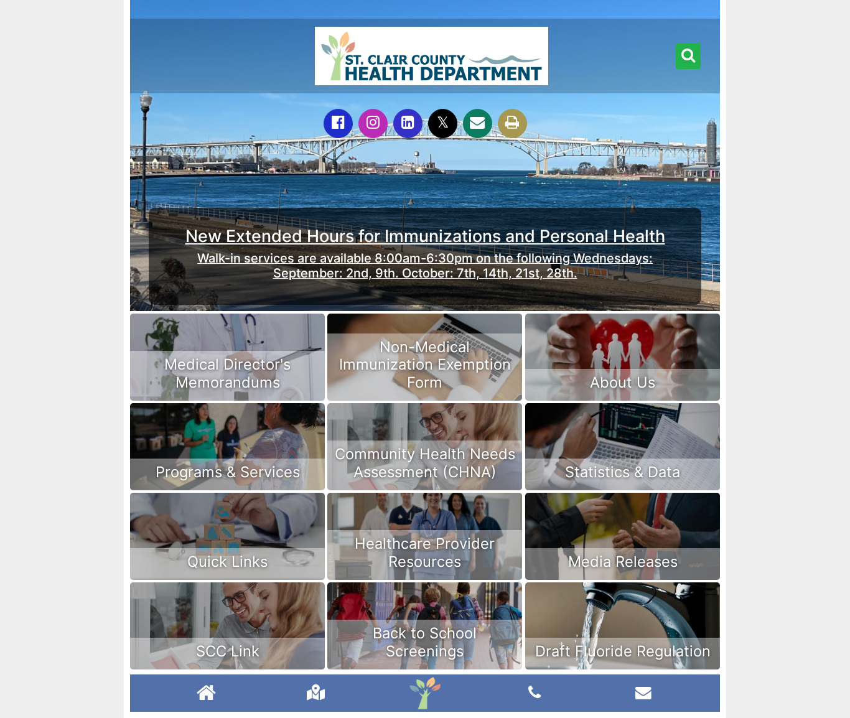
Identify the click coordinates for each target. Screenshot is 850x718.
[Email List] (643, 692)
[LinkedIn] (408, 123)
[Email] (477, 123)
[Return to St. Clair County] (206, 694)
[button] (688, 56)
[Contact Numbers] (534, 692)
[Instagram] (373, 123)
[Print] (512, 123)
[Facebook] (338, 123)
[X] (442, 123)
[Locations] (316, 692)
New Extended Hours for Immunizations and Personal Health (425, 236)
